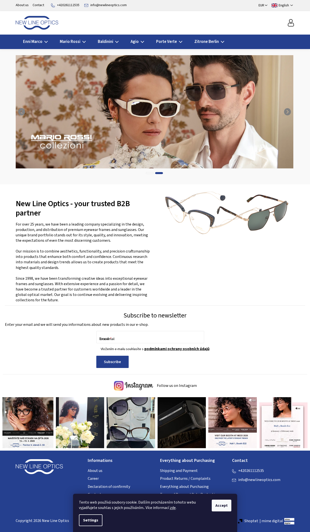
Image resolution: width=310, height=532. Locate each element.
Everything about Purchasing (184, 486)
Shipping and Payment (179, 470)
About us (22, 5)
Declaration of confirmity (109, 486)
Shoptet (251, 521)
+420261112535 (68, 5)
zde (173, 507)
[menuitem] (34, 42)
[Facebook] (235, 490)
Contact (38, 5)
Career (93, 478)
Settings (90, 520)
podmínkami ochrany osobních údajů (177, 349)
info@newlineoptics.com (108, 5)
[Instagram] (245, 490)
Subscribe (112, 362)
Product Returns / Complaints (185, 478)
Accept (221, 505)
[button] (21, 111)
